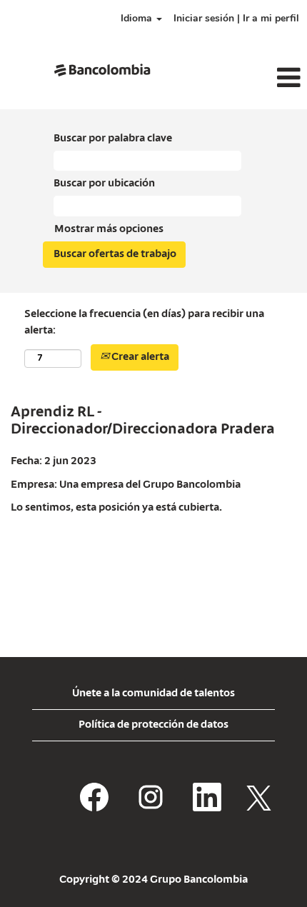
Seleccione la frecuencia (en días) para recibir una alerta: (144, 322)
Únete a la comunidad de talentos (153, 693)
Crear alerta (139, 357)
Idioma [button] (138, 18)
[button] (256, 78)
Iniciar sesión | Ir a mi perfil (236, 18)
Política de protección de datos (153, 725)
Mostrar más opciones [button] (108, 229)
